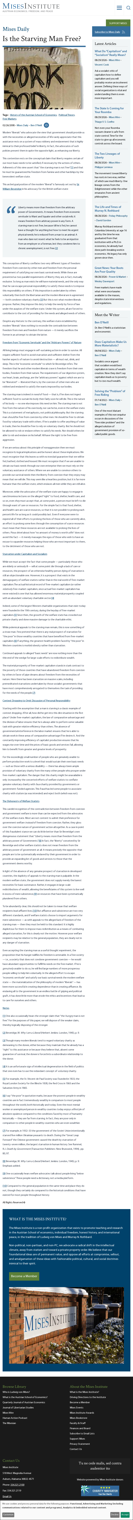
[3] (41, 300)
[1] (72, 167)
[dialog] (66, 1510)
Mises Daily (16, 29)
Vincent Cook (102, 65)
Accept (125, 1515)
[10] (35, 911)
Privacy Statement (80, 1444)
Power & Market (117, 277)
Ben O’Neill (102, 322)
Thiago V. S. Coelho (104, 122)
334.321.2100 (17, 1485)
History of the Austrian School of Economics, (33, 115)
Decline (115, 1515)
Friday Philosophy (118, 216)
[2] (56, 248)
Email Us (7, 1496)
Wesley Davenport (105, 281)
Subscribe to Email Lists (82, 1433)
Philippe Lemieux (104, 167)
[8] (40, 841)
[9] (35, 894)
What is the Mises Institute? (84, 1392)
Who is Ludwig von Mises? (16, 1392)
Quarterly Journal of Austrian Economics (24, 1402)
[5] (15, 615)
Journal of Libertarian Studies (18, 1407)
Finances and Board (80, 1428)
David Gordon (103, 220)
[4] (52, 598)
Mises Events (76, 1407)
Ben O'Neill (36, 125)
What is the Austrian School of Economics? (25, 1397)
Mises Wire (114, 60)
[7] (33, 693)
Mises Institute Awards (82, 1413)
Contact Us (76, 1449)
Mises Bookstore (78, 1418)
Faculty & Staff (78, 1423)
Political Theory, (67, 115)
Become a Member (24, 1276)
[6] (15, 641)
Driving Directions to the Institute (88, 1397)
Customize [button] (8, 1515)
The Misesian (9, 1423)
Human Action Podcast (15, 1418)
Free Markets (10, 119)
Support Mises (118, 23)
